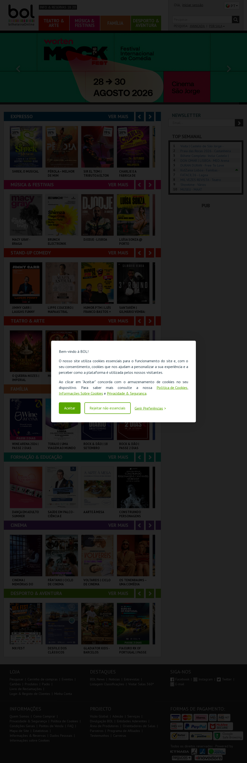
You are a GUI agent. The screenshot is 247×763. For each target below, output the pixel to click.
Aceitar (69, 408)
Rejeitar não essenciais (107, 408)
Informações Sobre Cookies (81, 393)
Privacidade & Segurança (126, 393)
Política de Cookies (172, 387)
